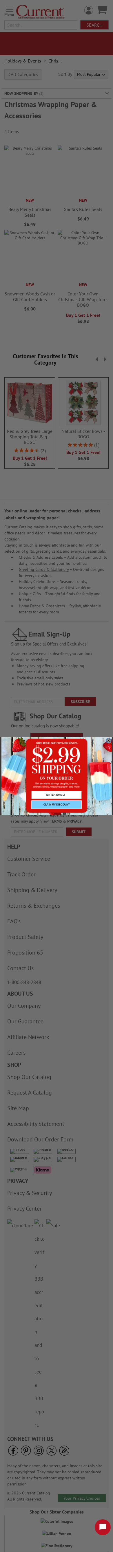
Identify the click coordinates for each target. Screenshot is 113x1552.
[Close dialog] (108, 740)
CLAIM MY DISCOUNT (56, 804)
